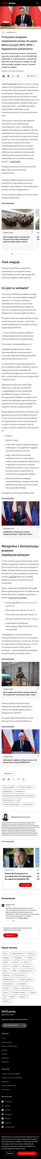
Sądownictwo (9, 870)
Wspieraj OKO (7, 1042)
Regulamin (5, 1082)
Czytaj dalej (25, 885)
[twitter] (14, 779)
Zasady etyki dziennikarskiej (12, 1078)
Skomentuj (31, 76)
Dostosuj (10, 1153)
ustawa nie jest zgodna (17, 598)
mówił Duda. (15, 162)
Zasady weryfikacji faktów (11, 1074)
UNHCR (12, 577)
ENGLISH (5, 1062)
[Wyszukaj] (37, 3)
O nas (4, 1038)
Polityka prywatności (9, 1086)
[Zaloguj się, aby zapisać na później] (30, 870)
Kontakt (4, 1054)
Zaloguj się (9, 935)
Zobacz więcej (23, 918)
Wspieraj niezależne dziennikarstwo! (15, 1020)
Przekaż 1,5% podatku (9, 1046)
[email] (19, 779)
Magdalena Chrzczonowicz (21, 817)
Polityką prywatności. (31, 1142)
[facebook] (9, 779)
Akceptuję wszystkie (27, 1153)
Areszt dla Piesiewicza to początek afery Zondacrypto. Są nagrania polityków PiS (18, 876)
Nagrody (5, 1050)
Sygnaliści (5, 1058)
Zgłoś (13, 920)
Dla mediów (6, 1090)
